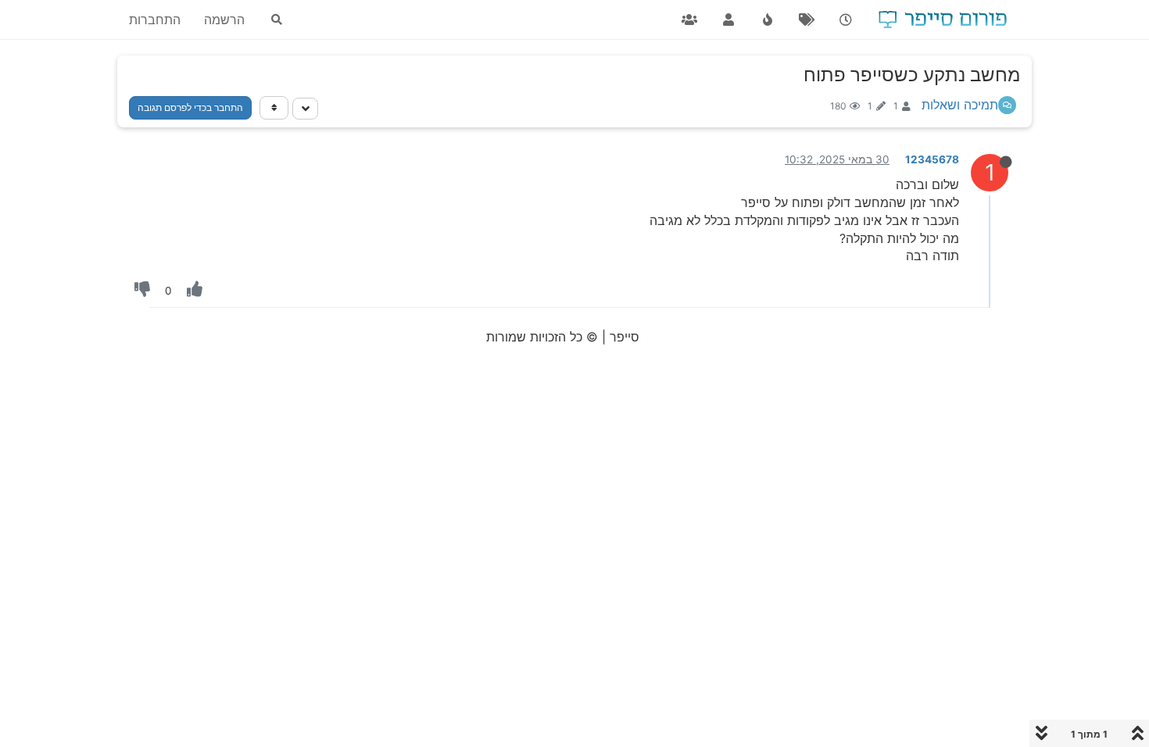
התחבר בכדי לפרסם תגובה (190, 107)
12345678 (932, 159)
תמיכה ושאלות (960, 105)
